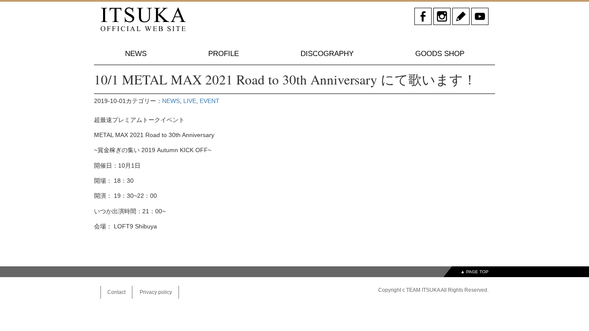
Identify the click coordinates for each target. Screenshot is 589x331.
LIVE (189, 100)
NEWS (136, 54)
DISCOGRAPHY (327, 54)
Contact (116, 292)
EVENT (209, 100)
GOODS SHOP (439, 54)
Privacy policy (156, 292)
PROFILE (223, 54)
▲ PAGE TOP (475, 271)
